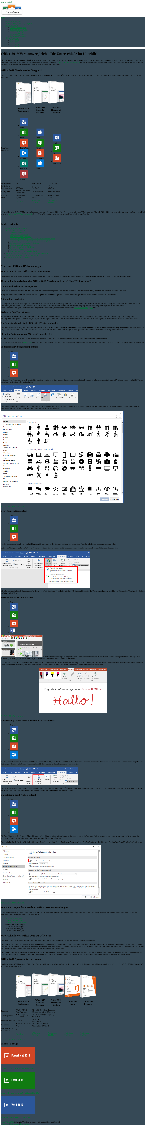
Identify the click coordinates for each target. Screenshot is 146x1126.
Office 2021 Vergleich (18, 32)
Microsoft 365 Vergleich (18, 30)
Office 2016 (14, 46)
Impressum (5, 1124)
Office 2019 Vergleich (18, 34)
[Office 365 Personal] (88, 997)
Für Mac (35, 202)
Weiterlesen (20, 201)
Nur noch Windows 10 (18, 233)
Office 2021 (14, 42)
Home (3, 1122)
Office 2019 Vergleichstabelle (16, 228)
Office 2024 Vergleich (13, 21)
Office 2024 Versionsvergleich (69, 62)
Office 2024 (14, 40)
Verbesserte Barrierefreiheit (20, 249)
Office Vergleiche (11, 26)
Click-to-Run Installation (19, 235)
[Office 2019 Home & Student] (56, 103)
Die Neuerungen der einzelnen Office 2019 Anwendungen (26, 253)
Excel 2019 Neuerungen (14, 920)
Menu (3, 18)
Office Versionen (11, 38)
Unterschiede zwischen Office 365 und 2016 (21, 255)
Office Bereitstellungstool (83, 308)
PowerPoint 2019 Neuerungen (16, 922)
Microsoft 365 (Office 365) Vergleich (18, 24)
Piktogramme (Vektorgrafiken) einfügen (24, 243)
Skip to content (6, 2)
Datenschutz (14, 1124)
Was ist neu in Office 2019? (15, 230)
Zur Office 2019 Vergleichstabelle (13, 506)
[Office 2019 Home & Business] (40, 103)
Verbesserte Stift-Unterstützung (21, 237)
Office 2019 (14, 44)
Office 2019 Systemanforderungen (17, 257)
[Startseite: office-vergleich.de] (12, 16)
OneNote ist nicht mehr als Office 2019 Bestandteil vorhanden (32, 239)
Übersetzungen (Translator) (20, 245)
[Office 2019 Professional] (23, 104)
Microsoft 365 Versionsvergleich (20, 214)
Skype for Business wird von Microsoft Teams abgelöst (30, 241)
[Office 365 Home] (72, 997)
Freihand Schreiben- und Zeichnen (22, 247)
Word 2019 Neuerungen (14, 918)
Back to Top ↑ (25, 1124)
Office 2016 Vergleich (18, 36)
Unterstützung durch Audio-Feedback (23, 251)
